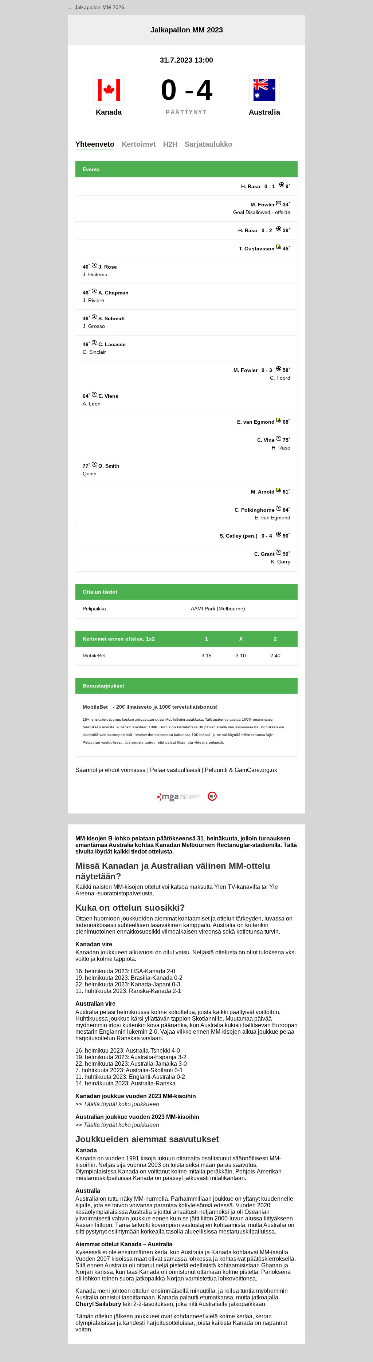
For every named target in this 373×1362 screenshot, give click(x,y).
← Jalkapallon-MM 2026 (96, 7)
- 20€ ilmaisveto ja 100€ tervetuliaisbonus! (165, 707)
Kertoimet (139, 144)
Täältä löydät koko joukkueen (121, 1104)
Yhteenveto (94, 144)
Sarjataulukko (208, 144)
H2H (170, 144)
